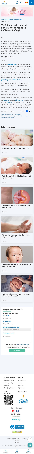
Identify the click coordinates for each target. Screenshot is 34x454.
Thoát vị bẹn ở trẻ (6, 114)
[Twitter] (29, 111)
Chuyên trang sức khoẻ (15, 19)
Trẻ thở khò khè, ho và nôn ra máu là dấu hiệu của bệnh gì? (16, 265)
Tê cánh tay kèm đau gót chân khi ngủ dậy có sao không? (15, 236)
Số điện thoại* (7, 321)
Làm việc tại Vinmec (9, 388)
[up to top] (29, 439)
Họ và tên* (6, 316)
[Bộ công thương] (17, 427)
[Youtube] (13, 411)
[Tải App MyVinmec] (9, 400)
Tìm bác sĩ (6, 385)
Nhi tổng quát (16, 114)
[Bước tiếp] (16, 419)
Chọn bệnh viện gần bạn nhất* (11, 327)
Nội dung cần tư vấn (8, 333)
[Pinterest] (31, 111)
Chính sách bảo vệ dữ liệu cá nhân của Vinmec (17, 438)
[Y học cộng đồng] (16, 416)
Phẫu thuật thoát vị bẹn (7, 117)
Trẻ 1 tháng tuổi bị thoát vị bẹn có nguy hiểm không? (16, 206)
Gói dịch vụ (21, 383)
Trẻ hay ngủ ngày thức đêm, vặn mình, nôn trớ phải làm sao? (16, 295)
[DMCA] (17, 432)
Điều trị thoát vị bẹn (22, 116)
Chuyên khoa (22, 380)
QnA (15, 116)
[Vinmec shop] (23, 398)
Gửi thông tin (17, 350)
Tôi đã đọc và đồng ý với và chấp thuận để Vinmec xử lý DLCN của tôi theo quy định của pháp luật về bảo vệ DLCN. (18, 346)
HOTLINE (6, 100)
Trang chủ (4, 19)
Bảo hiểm (20, 385)
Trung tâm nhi (5, 21)
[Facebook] (27, 111)
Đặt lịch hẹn (21, 388)
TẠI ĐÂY (9, 102)
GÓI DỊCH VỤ (19, 100)
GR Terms (17, 442)
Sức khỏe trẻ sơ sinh (6, 116)
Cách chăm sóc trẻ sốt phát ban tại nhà (16, 148)
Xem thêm (4, 152)
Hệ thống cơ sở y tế (9, 383)
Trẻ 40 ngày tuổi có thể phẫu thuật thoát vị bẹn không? (16, 177)
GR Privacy (17, 440)
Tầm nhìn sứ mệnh (9, 380)
